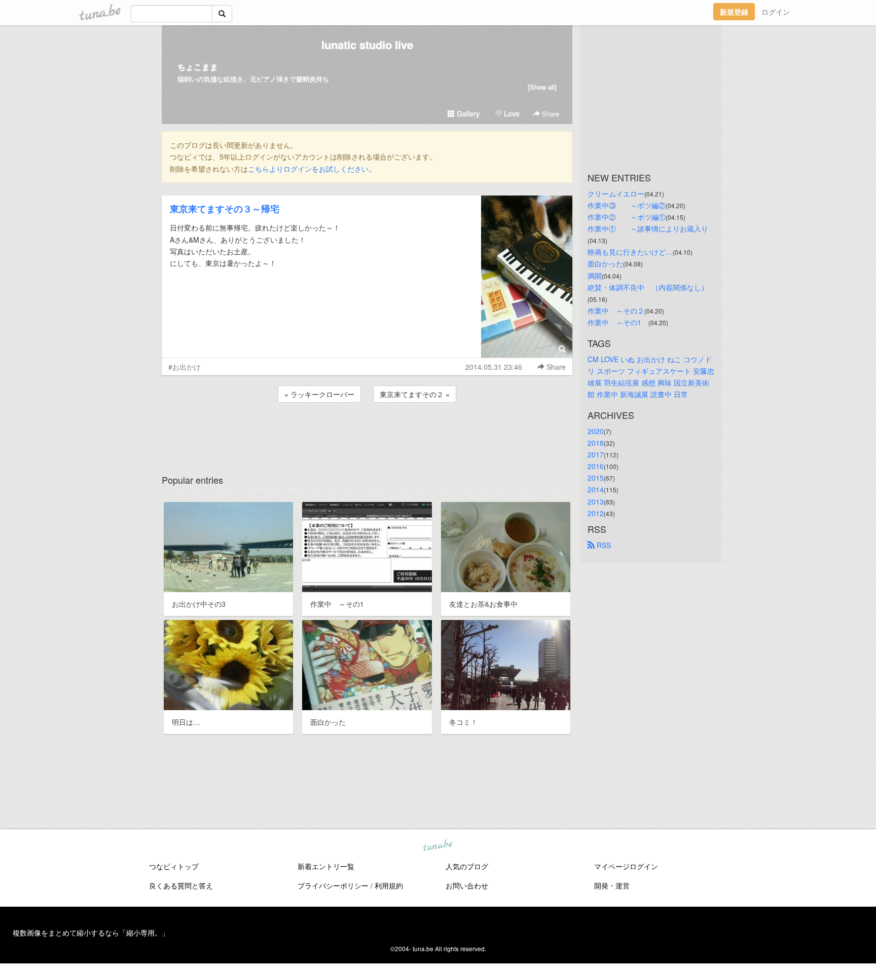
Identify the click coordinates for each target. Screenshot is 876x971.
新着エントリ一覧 (326, 866)
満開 (595, 275)
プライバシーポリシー (333, 885)
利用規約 (389, 885)
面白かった (605, 263)
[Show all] (542, 87)
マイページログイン (626, 866)
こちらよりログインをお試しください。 (312, 169)
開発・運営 (612, 885)
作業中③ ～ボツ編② (627, 205)
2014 (596, 489)
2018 (596, 443)
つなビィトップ (174, 866)
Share (549, 114)
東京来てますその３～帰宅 (224, 208)
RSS (603, 545)
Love (511, 113)
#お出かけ (184, 367)
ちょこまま (197, 66)
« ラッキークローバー (319, 394)
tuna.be (437, 846)
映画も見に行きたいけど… (630, 252)
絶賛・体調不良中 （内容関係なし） (648, 287)
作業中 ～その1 (618, 322)
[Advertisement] (367, 432)
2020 (596, 431)
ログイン (775, 12)
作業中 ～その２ (616, 310)
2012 (596, 513)
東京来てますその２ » (415, 394)
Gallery (467, 113)
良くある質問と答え (181, 885)
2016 (596, 466)
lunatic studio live (367, 44)
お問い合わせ (467, 885)
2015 (596, 478)
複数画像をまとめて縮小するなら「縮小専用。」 (91, 932)
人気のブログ (467, 866)
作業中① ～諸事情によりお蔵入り (648, 228)
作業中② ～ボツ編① (627, 217)
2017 (596, 454)
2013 (596, 501)
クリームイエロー (616, 193)
